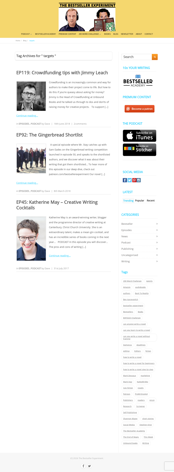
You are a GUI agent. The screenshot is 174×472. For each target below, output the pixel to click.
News (124, 236)
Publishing (127, 248)
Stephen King (145, 425)
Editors (137, 351)
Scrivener (140, 406)
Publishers (128, 400)
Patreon (126, 394)
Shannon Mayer (130, 418)
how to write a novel (132, 357)
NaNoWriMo (142, 382)
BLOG (115, 34)
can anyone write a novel (134, 324)
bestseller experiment (133, 305)
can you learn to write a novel (136, 330)
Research (127, 406)
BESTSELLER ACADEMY (45, 34)
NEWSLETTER (127, 34)
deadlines (140, 345)
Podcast (36, 123)
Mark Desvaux (129, 375)
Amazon (126, 287)
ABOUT (139, 34)
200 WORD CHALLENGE (89, 34)
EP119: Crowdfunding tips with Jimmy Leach (62, 72)
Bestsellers (128, 312)
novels (141, 388)
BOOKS (107, 34)
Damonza (127, 345)
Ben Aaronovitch (130, 299)
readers (141, 400)
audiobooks (140, 287)
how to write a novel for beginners (138, 363)
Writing (125, 261)
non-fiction (128, 388)
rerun (152, 400)
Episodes (24, 123)
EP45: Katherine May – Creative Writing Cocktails (57, 205)
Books (140, 312)
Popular (139, 200)
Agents (149, 281)
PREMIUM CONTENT (67, 34)
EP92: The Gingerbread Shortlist (49, 135)
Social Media (129, 425)
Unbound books (130, 443)
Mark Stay (127, 382)
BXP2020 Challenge (132, 318)
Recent (151, 200)
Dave (47, 123)
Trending (128, 200)
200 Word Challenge (132, 281)
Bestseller (127, 223)
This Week (148, 437)
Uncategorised (129, 255)
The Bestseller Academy (134, 431)
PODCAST (25, 34)
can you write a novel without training (136, 337)
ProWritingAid (141, 394)
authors (126, 293)
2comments (80, 123)
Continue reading (26, 115)
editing (126, 351)
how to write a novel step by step (138, 369)
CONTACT (149, 34)
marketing (145, 375)
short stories (148, 418)
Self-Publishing (130, 412)
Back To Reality (142, 293)
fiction (148, 351)
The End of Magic (131, 437)
